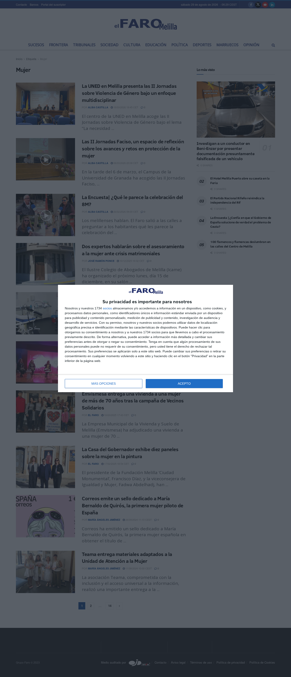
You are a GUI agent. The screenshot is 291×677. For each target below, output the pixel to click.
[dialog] (145, 338)
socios (107, 308)
